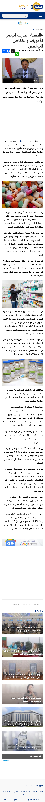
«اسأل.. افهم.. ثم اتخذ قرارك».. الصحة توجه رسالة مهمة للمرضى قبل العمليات (22, 723)
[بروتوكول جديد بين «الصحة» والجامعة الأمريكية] (22, 670)
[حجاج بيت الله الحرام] (22, 623)
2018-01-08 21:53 (26, 50)
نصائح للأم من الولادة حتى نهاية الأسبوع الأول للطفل (26, 699)
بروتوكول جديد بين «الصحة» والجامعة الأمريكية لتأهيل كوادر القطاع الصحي (23, 676)
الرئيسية (40, 30)
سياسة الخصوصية (35, 799)
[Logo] (22, 6)
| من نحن (8, 799)
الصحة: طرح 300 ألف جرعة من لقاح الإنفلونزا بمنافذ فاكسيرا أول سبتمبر (24, 746)
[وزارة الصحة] (22, 717)
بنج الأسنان (16, 604)
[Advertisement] (22, 574)
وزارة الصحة (37, 604)
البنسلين (21, 141)
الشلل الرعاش (26, 604)
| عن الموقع (20, 799)
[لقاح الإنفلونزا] (22, 741)
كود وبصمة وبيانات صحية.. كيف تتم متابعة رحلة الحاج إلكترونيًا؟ (24, 629)
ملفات (33, 30)
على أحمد (39, 50)
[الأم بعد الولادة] (22, 694)
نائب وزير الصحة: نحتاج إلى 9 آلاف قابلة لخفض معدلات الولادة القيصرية (22, 653)
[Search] (3, 14)
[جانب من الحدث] (22, 647)
